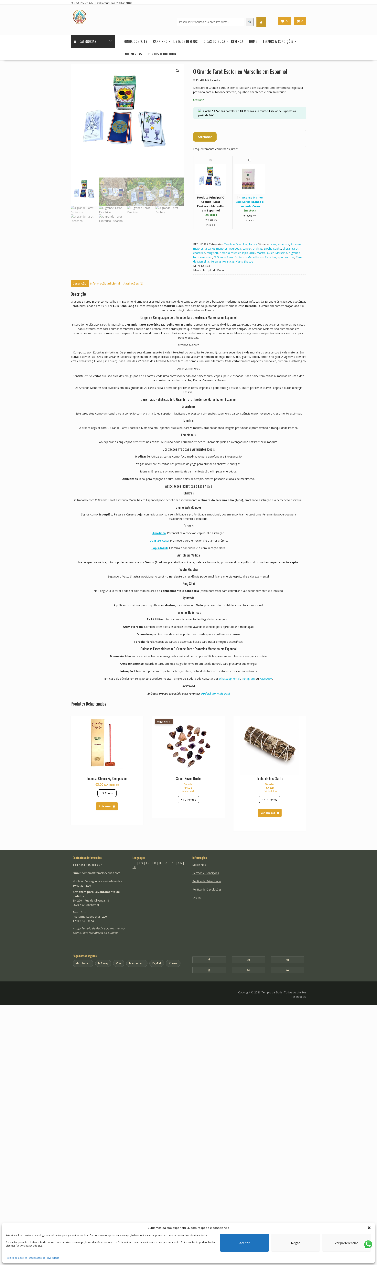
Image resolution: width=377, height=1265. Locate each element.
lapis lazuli (248, 253)
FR (154, 863)
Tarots (253, 244)
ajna (273, 244)
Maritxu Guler (265, 253)
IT (160, 863)
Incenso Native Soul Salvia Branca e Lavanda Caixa (250, 202)
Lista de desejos (185, 41)
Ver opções (268, 813)
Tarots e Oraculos (235, 244)
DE (166, 863)
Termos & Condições (278, 41)
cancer (246, 248)
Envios (196, 898)
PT (134, 863)
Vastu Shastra (244, 261)
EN (141, 863)
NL (173, 863)
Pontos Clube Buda (162, 54)
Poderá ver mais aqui (215, 693)
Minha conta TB (135, 41)
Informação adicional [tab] (105, 283)
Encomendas (133, 54)
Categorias (88, 41)
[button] (369, 1228)
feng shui (212, 253)
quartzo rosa (286, 257)
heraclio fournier (230, 253)
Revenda (237, 41)
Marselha (281, 253)
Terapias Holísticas (222, 261)
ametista (283, 244)
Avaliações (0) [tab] (133, 283)
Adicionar (205, 137)
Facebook (266, 678)
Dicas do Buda (214, 41)
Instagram (248, 678)
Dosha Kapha (272, 248)
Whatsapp (225, 678)
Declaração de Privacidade (44, 1258)
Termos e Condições (205, 873)
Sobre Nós (199, 865)
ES (147, 863)
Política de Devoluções (206, 889)
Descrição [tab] (79, 283)
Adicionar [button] (105, 806)
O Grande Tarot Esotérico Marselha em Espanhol (245, 257)
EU (134, 867)
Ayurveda (235, 248)
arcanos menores (216, 248)
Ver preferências (346, 1243)
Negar (295, 1243)
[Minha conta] (261, 22)
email (236, 678)
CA (180, 863)
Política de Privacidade (206, 881)
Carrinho (160, 41)
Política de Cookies (16, 1258)
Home (253, 41)
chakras (257, 248)
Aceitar (244, 1243)
